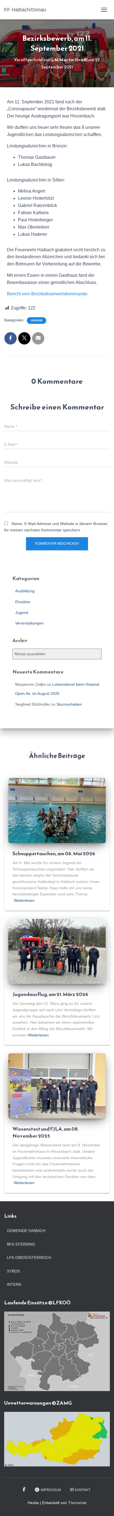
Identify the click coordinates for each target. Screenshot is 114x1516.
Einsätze (22, 602)
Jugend (36, 320)
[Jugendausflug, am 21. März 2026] (57, 951)
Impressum (51, 1490)
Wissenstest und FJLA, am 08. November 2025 (45, 1132)
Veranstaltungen (29, 623)
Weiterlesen (24, 900)
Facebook (24, 1489)
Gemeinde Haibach (26, 1230)
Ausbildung (25, 591)
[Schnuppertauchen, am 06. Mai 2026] (57, 810)
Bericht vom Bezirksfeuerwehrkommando (47, 293)
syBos (13, 1271)
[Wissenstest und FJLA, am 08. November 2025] (57, 1085)
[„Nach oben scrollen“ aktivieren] (103, 1505)
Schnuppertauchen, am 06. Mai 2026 (53, 853)
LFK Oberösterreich (29, 1257)
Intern (14, 1284)
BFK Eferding (21, 1244)
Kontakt (82, 1490)
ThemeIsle (77, 1502)
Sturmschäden (69, 704)
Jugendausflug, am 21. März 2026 (50, 994)
